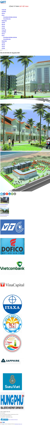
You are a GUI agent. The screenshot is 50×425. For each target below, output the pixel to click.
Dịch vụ (3, 13)
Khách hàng (4, 20)
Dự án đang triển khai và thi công (10, 17)
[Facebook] (4, 422)
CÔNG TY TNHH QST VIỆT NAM (13, 419)
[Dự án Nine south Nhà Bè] (4, 213)
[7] (12, 294)
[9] (12, 255)
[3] (12, 371)
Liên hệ (3, 28)
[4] (12, 352)
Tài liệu (3, 22)
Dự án (3, 15)
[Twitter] (2, 422)
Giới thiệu (4, 11)
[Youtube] (1, 422)
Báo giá (3, 24)
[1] (12, 410)
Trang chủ (4, 9)
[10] (12, 236)
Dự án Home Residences (4, 204)
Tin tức (3, 26)
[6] (12, 313)
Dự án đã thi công (7, 18)
